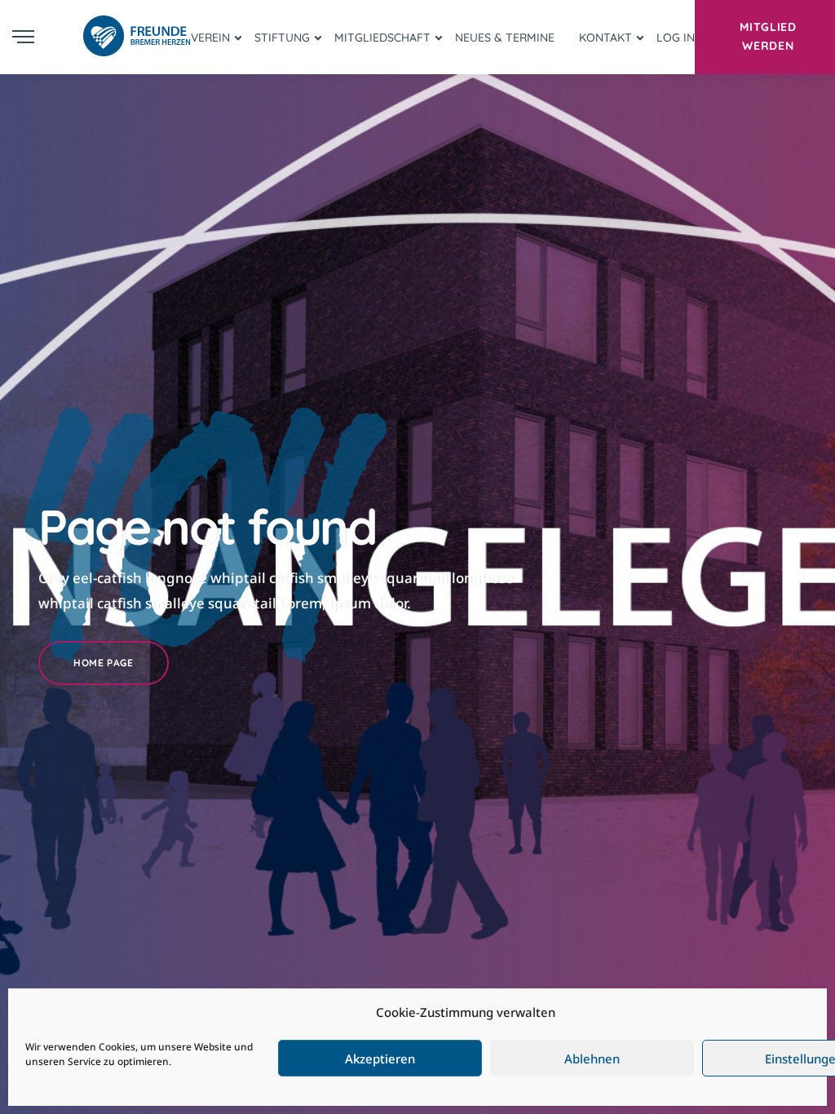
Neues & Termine (504, 37)
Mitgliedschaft (382, 37)
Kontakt (605, 37)
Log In (675, 37)
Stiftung (282, 37)
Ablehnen (592, 1058)
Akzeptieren (380, 1058)
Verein (210, 37)
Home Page (103, 662)
